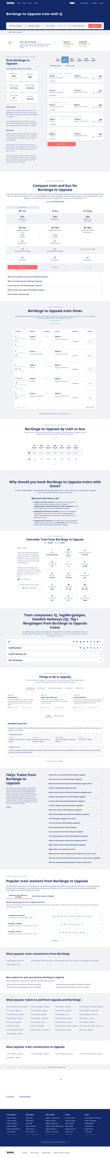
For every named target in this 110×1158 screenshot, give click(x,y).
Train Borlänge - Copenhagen (88, 961)
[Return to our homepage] (11, 3)
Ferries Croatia (70, 1121)
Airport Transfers (90, 1121)
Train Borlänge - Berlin (38, 1022)
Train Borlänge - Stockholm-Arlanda (66, 961)
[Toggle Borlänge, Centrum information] (101, 933)
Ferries (36, 3)
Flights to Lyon (51, 1121)
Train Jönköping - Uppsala (63, 1022)
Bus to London (31, 1126)
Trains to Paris (11, 1121)
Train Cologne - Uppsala (38, 1014)
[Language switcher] (73, 3)
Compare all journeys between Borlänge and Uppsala (73, 984)
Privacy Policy (46, 1153)
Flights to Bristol (51, 1129)
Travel (87, 1115)
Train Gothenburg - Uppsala (15, 1014)
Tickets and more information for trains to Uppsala (72, 987)
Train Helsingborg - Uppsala (88, 1014)
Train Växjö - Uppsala (86, 1030)
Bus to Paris (30, 1129)
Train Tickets (11, 1115)
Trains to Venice (12, 1123)
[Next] (100, 60)
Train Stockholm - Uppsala (39, 1011)
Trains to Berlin (12, 1126)
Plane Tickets (50, 1115)
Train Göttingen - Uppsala (14, 1018)
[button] (51, 26)
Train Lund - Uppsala (37, 1026)
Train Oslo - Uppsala (12, 1026)
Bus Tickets (30, 1115)
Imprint (25, 1153)
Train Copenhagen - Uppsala (40, 1007)
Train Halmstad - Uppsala (14, 1034)
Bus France (30, 1121)
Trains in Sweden (24, 1067)
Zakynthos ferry (70, 1129)
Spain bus (29, 1118)
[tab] (55, 65)
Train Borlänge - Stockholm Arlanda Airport (45, 961)
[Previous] (29, 446)
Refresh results (53, 323)
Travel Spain (89, 1126)
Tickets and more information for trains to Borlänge (24, 987)
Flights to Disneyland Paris (55, 1126)
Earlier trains (21, 407)
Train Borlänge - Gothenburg (40, 1030)
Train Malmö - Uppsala (86, 1018)
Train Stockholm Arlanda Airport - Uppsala (93, 1026)
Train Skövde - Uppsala (13, 1022)
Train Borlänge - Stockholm (15, 961)
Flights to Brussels (52, 1123)
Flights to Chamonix (52, 1118)
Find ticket (14, 78)
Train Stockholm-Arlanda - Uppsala (66, 1026)
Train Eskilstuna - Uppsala (63, 1030)
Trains (19, 3)
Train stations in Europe (93, 1118)
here (69, 413)
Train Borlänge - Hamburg (14, 1030)
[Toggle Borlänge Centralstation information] (101, 916)
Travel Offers (89, 1123)
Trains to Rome (12, 1118)
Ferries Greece (70, 1118)
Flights (30, 3)
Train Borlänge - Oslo (13, 964)
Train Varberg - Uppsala (87, 1022)
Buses (24, 3)
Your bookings (84, 3)
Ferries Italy (69, 1126)
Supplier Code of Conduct (61, 1153)
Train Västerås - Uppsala (63, 1007)
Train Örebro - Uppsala (13, 1011)
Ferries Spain (69, 1123)
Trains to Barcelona (13, 1129)
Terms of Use (34, 1153)
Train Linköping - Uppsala (63, 1018)
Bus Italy (29, 1123)
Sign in (102, 3)
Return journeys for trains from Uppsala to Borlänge (24, 984)
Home (8, 1067)
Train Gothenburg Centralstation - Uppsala (20, 1007)
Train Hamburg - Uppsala (63, 1011)
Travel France (89, 1129)
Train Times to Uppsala (39, 1067)
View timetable (14, 100)
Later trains (89, 407)
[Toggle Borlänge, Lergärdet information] (101, 925)
